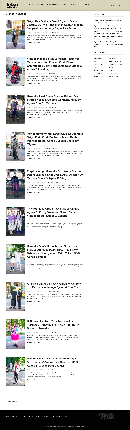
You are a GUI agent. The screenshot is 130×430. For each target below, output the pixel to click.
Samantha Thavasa (99, 76)
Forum (37, 416)
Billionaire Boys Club (115, 61)
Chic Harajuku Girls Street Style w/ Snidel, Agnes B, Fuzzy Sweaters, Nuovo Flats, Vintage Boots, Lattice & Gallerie (53, 212)
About (65, 416)
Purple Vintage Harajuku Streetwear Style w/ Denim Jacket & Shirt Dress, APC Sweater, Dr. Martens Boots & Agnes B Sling (55, 175)
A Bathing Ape (98, 58)
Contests (59, 416)
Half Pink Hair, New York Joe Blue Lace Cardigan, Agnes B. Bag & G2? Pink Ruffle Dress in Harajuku (53, 325)
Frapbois (111, 67)
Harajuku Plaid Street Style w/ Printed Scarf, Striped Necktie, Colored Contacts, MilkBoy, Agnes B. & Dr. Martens (54, 100)
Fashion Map (76, 4)
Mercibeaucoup (98, 73)
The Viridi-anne (113, 76)
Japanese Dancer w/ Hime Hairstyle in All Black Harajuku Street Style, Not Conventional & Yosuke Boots (109, 44)
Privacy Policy (80, 426)
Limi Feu (111, 70)
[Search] (123, 5)
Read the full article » (33, 42)
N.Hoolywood (113, 73)
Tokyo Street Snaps (53, 32)
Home (31, 4)
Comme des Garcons (115, 64)
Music (87, 4)
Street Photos (52, 4)
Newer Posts (13, 401)
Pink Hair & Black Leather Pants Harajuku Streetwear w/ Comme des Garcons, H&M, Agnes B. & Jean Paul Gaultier (53, 362)
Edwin (96, 67)
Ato (95, 61)
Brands (64, 4)
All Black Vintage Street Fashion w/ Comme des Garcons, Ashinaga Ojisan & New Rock (54, 285)
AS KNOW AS (113, 58)
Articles (40, 4)
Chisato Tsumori (98, 64)
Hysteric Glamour (99, 70)
